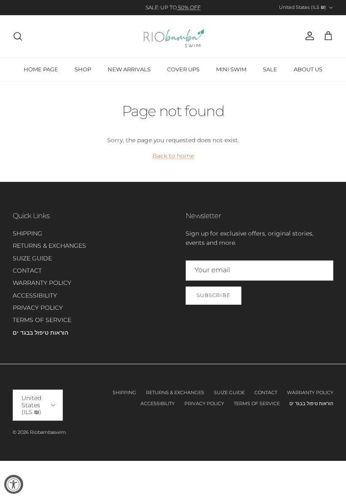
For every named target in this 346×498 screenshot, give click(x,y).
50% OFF (189, 7)
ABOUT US (308, 69)
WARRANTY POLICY (42, 283)
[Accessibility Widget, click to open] (13, 484)
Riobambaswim (48, 432)
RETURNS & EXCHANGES (49, 245)
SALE (270, 69)
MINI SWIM (231, 69)
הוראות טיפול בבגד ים (40, 332)
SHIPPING (27, 233)
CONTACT (27, 270)
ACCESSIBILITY (35, 295)
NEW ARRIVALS (129, 69)
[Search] (18, 36)
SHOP (83, 69)
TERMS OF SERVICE (42, 320)
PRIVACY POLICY (38, 307)
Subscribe (213, 295)
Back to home (173, 156)
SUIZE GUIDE (32, 258)
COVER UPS (183, 69)
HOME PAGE (41, 69)
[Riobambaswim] (173, 36)
